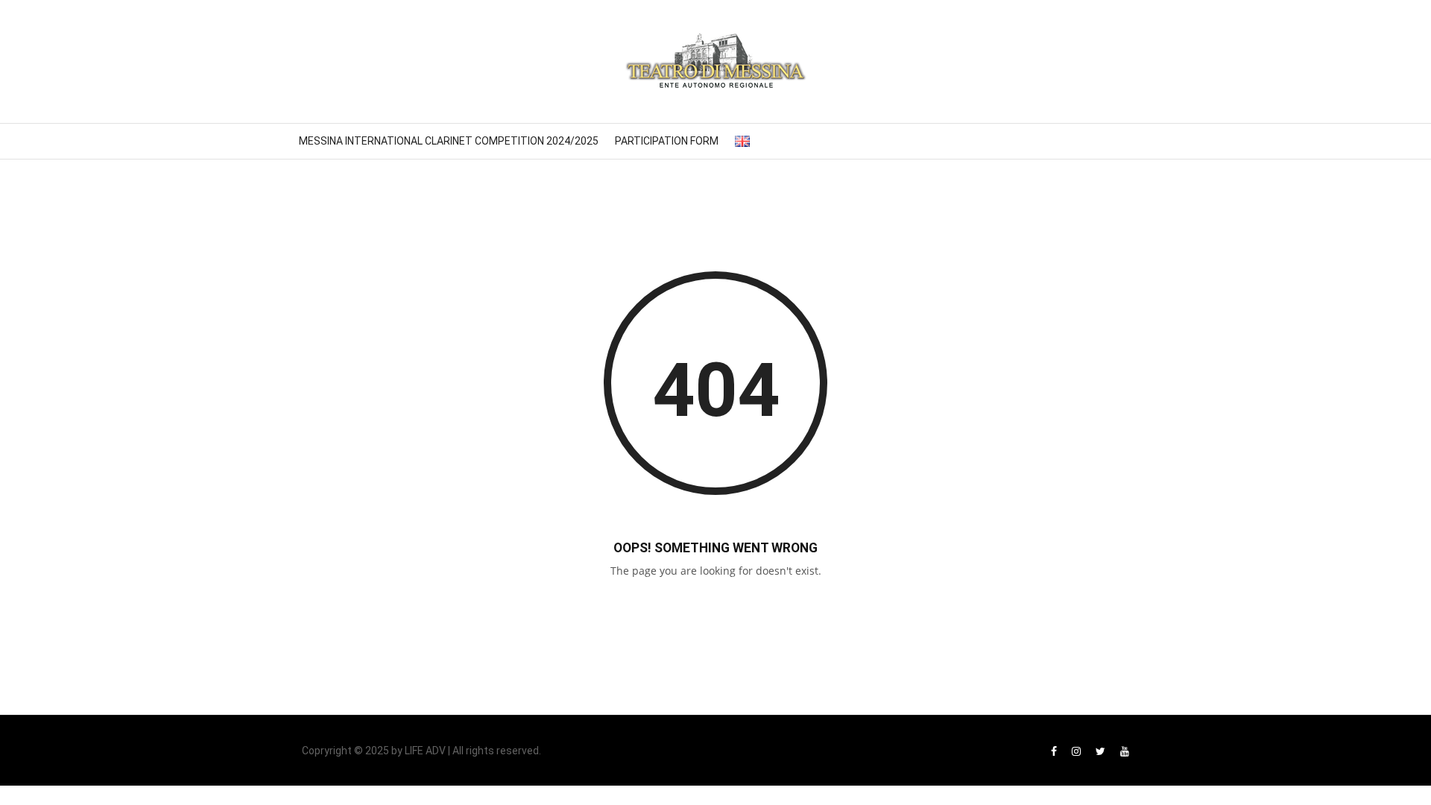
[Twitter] (1100, 751)
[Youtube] (1124, 751)
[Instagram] (1076, 751)
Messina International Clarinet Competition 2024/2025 (448, 141)
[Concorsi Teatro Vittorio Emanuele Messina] (715, 61)
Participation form (666, 141)
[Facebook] (1054, 751)
